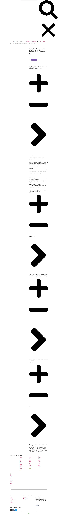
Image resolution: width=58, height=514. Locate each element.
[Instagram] (11, 510)
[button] (48, 9)
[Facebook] (14, 510)
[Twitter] (16, 510)
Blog (40, 41)
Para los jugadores (33, 41)
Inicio (13, 41)
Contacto (44, 41)
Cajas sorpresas (28, 41)
